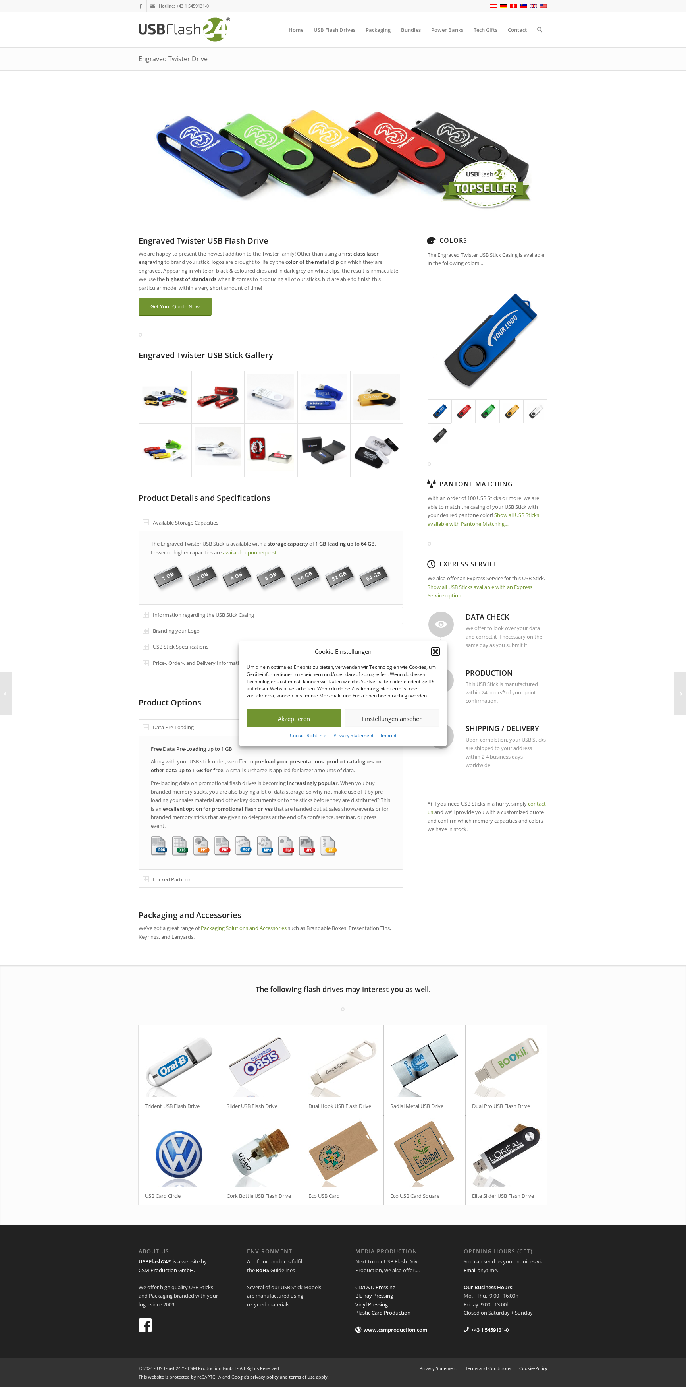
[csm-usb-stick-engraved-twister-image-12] (270, 450)
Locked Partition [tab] (172, 879)
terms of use (302, 1377)
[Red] (463, 411)
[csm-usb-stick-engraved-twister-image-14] (376, 450)
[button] (435, 651)
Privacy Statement (353, 735)
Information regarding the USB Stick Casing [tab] (203, 614)
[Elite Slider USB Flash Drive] (506, 1151)
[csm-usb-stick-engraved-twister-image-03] (270, 397)
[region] (271, 568)
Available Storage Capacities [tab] (185, 522)
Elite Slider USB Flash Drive (503, 1195)
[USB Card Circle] (179, 1151)
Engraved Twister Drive (173, 58)
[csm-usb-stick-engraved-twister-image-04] (323, 397)
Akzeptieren (294, 719)
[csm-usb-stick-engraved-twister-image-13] (323, 450)
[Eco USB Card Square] (424, 1151)
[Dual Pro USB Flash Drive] (506, 1061)
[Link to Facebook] (140, 6)
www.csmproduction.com (395, 1329)
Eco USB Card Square (414, 1195)
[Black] (439, 435)
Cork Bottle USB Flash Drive (259, 1195)
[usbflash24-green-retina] (191, 29)
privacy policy (264, 1377)
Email (470, 1270)
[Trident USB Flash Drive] (179, 1061)
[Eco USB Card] (342, 1151)
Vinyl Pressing (371, 1304)
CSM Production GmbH (166, 1270)
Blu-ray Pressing (374, 1295)
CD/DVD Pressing (375, 1287)
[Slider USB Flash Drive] (261, 1061)
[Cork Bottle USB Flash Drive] (261, 1151)
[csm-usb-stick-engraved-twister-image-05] (376, 397)
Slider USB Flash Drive (252, 1106)
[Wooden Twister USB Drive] (6, 693)
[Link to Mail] (153, 6)
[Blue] (487, 340)
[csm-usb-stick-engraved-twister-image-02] (217, 397)
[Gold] (511, 411)
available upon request (250, 552)
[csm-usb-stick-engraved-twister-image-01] (165, 397)
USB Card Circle (163, 1195)
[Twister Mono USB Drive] (680, 693)
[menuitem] (295, 29)
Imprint (389, 735)
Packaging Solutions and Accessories (244, 928)
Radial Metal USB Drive (416, 1106)
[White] (535, 411)
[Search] (539, 29)
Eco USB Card (324, 1195)
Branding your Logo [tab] (176, 630)
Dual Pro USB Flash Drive (501, 1106)
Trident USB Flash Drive (172, 1106)
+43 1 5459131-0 (192, 6)
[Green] (487, 411)
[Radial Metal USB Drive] (424, 1061)
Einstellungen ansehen (392, 719)
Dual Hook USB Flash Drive (339, 1106)
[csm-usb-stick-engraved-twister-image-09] (217, 450)
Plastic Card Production (382, 1312)
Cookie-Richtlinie (308, 735)
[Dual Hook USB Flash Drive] (342, 1061)
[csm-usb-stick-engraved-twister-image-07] (165, 450)
